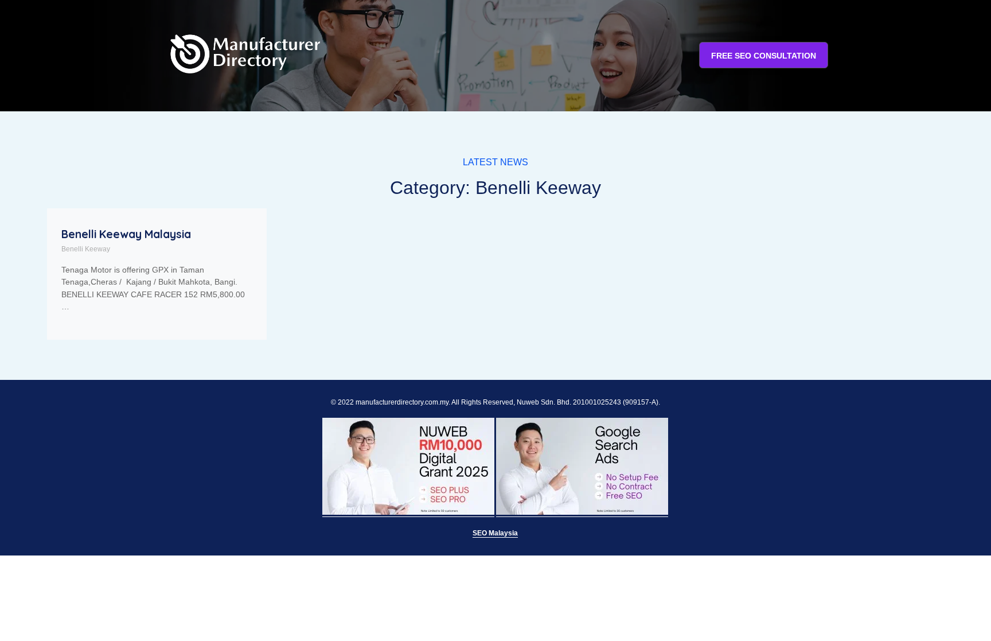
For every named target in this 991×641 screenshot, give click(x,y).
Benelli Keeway (85, 249)
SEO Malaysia (495, 533)
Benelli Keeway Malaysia (126, 234)
